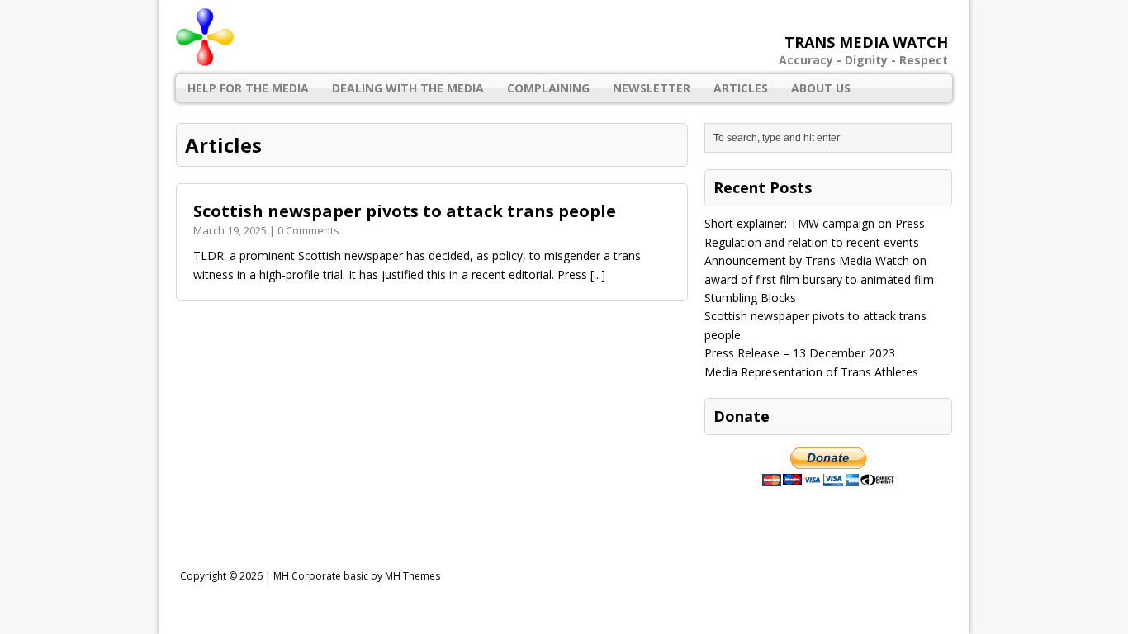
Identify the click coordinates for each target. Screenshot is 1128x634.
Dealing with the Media (408, 88)
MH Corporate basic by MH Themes (356, 576)
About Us (821, 88)
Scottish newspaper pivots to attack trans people (404, 211)
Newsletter (651, 88)
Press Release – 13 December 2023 (799, 353)
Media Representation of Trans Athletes (811, 372)
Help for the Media (248, 88)
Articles (740, 88)
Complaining (548, 88)
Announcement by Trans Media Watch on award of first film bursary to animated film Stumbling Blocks (819, 279)
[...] (597, 274)
